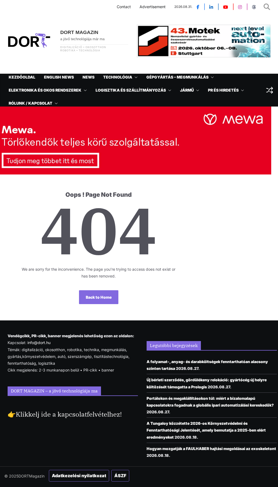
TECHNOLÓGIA (117, 77)
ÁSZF (120, 475)
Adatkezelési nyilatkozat (79, 475)
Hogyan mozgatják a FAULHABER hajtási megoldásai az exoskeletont (211, 448)
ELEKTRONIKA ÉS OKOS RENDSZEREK (45, 90)
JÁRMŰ (187, 90)
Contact (124, 6)
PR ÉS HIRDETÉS (223, 90)
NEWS (88, 77)
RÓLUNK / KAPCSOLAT (30, 103)
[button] (135, 77)
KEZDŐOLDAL (22, 77)
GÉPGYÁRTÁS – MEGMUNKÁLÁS (177, 77)
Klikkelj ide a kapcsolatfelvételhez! (69, 414)
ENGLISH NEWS (59, 77)
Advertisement (153, 6)
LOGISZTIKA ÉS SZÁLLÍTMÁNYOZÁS (131, 90)
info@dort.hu (38, 342)
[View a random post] (270, 90)
